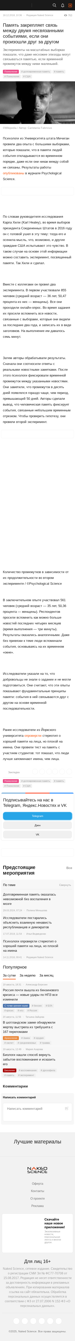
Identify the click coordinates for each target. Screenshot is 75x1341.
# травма (45, 1043)
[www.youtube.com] (33, 1321)
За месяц (46, 975)
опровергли (33, 736)
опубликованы (13, 173)
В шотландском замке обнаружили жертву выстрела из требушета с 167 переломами (29, 1027)
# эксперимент (26, 1075)
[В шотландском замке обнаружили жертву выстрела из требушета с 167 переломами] (66, 1027)
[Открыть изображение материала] (37, 102)
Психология (10, 71)
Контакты (37, 1191)
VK (37, 834)
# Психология (11, 76)
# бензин (37, 1005)
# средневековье (27, 1043)
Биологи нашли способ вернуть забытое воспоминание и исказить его (29, 1059)
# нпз (20, 1010)
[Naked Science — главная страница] (19, 5)
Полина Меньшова (37, 910)
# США (27, 76)
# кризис (9, 1010)
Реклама (37, 1206)
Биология (9, 1070)
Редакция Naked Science (39, 15)
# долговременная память (35, 71)
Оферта (37, 1183)
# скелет (9, 1043)
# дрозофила (48, 1070)
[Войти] (70, 5)
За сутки (9, 975)
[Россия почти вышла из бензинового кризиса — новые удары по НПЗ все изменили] (66, 995)
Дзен (38, 825)
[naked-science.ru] (58, 1321)
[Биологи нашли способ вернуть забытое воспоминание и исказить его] (66, 1059)
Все (69, 868)
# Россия (32, 1010)
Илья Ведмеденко (36, 934)
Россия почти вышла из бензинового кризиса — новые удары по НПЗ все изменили (31, 994)
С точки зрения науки (16, 1005)
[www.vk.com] (25, 1321)
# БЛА (49, 1005)
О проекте (37, 1198)
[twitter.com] (16, 1321)
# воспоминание (28, 1070)
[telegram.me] (50, 1321)
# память (59, 71)
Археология (10, 1038)
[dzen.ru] (41, 1321)
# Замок (25, 1038)
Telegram (37, 815)
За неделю (28, 975)
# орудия (39, 1038)
